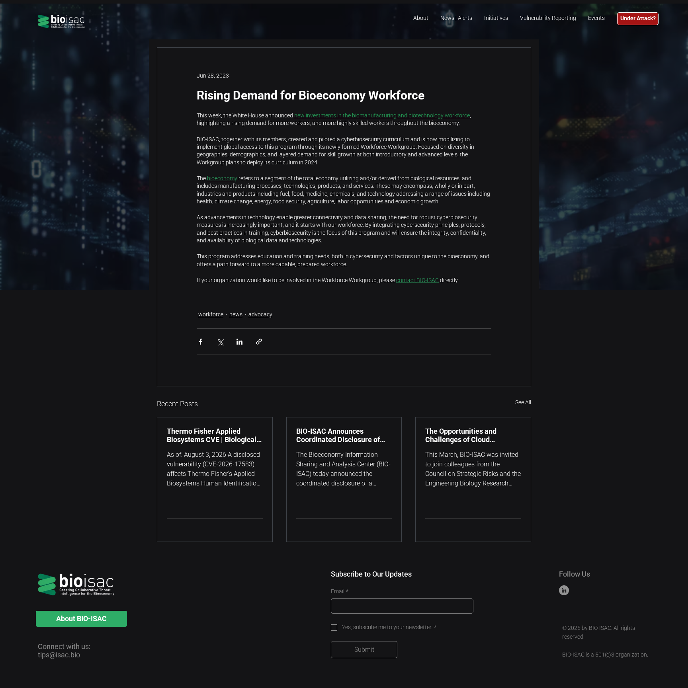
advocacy (260, 314)
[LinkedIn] (564, 590)
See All (523, 402)
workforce (210, 314)
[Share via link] (259, 341)
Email (339, 591)
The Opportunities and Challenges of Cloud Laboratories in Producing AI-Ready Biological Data (472, 435)
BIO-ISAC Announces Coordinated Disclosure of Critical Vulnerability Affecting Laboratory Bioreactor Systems (338, 435)
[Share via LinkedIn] (239, 341)
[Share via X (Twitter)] (220, 341)
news (235, 314)
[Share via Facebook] (200, 341)
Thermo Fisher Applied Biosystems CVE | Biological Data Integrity (211, 435)
